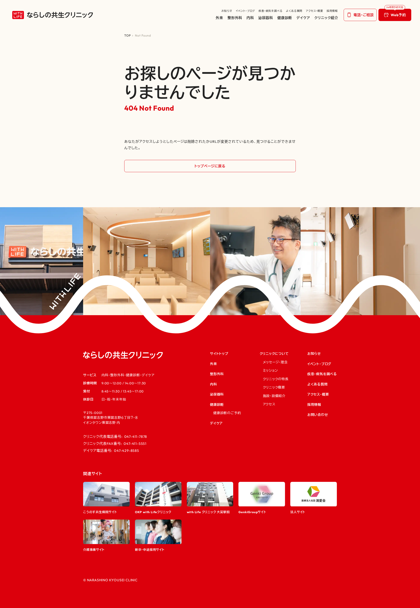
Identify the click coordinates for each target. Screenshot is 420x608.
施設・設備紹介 (274, 396)
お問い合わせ (317, 415)
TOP (127, 35)
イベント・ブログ (245, 10)
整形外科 (235, 18)
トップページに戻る (210, 166)
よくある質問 (294, 10)
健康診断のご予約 (227, 413)
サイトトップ (219, 354)
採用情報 (332, 10)
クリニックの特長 (276, 379)
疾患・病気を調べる (270, 10)
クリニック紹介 (326, 18)
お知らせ (226, 10)
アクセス (269, 404)
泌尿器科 (265, 18)
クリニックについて (274, 354)
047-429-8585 (126, 450)
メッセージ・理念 (275, 362)
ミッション (270, 370)
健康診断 (284, 18)
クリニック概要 (274, 387)
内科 (250, 18)
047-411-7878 (135, 436)
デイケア (303, 18)
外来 (219, 18)
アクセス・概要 (314, 10)
